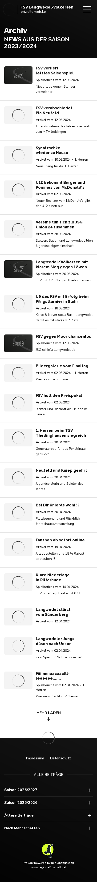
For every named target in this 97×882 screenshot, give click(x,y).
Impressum (35, 758)
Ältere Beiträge (19, 815)
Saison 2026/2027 (20, 789)
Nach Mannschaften (22, 828)
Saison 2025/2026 (20, 802)
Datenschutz (60, 758)
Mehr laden (48, 712)
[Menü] (87, 9)
